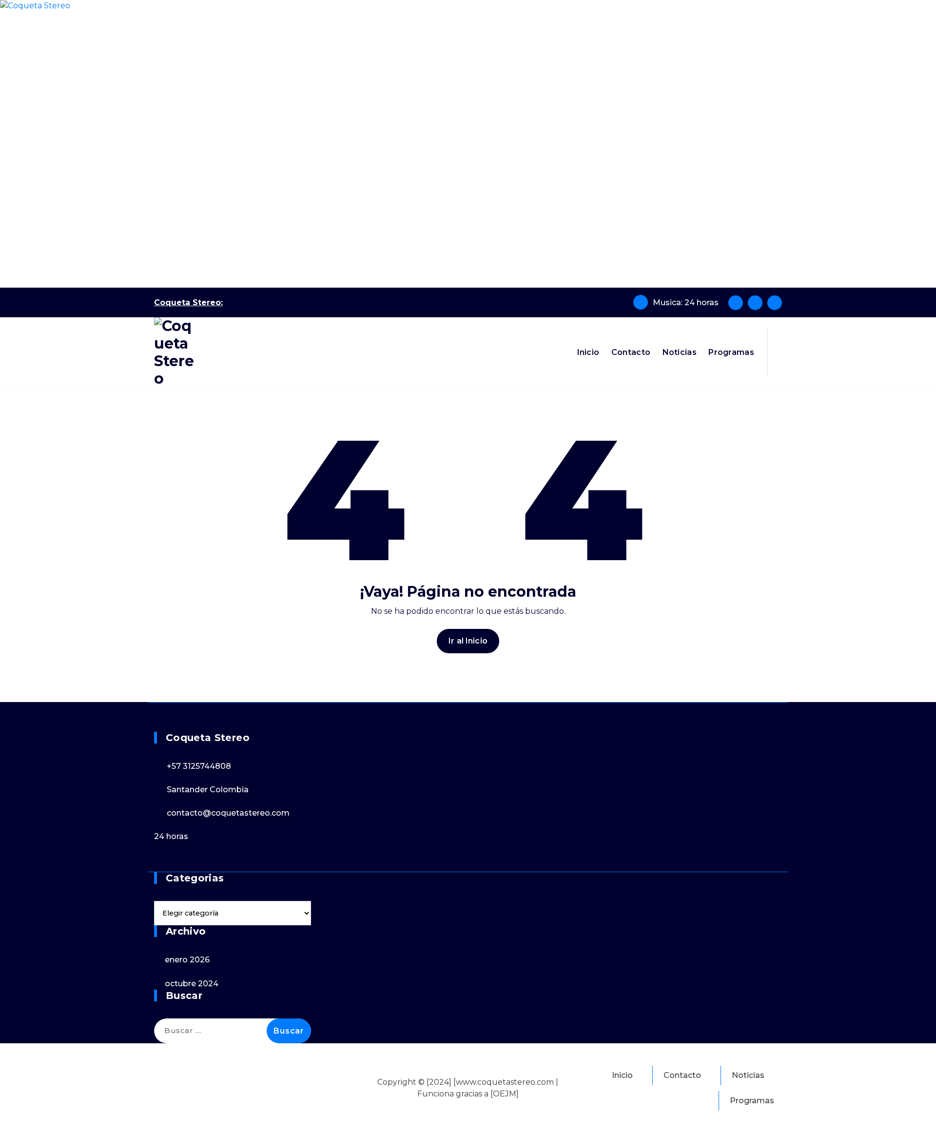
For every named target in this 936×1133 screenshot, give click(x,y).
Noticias (680, 352)
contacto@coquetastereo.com (228, 813)
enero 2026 (187, 959)
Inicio (588, 352)
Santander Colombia (208, 789)
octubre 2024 (191, 983)
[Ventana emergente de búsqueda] (778, 352)
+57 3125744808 (199, 766)
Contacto (630, 352)
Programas (731, 352)
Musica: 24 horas (686, 302)
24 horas (171, 836)
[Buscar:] (232, 1030)
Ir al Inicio (468, 640)
